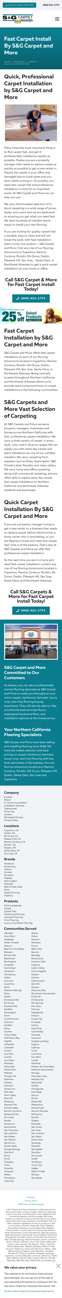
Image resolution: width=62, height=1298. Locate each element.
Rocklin (35, 1117)
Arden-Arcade (11, 943)
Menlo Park (10, 1070)
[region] (31, 1280)
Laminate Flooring (13, 917)
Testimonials (10, 809)
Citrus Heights (38, 971)
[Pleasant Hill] (31, 839)
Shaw (7, 890)
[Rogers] (31, 848)
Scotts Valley (10, 1146)
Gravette (35, 1035)
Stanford (8, 1152)
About (7, 800)
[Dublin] (31, 833)
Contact (8, 797)
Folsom (35, 1016)
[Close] (58, 1265)
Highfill (7, 1041)
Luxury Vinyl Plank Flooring (18, 923)
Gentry (34, 1025)
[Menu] (58, 19)
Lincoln (8, 1051)
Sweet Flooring (12, 893)
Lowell (34, 1060)
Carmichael (9, 968)
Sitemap (31, 1197)
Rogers (35, 1121)
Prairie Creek (37, 1108)
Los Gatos (9, 1060)
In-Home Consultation (15, 803)
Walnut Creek (38, 1171)
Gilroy (7, 1028)
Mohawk (8, 884)
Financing (9, 811)
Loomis (8, 1057)
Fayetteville (37, 1013)
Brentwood (37, 959)
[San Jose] (31, 853)
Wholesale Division (13, 817)
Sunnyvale (36, 1156)
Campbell (9, 965)
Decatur (35, 987)
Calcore (8, 869)
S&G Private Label (13, 887)
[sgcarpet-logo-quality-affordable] (17, 19)
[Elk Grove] (31, 836)
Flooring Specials (13, 906)
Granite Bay (37, 1032)
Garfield (8, 1025)
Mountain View (39, 1076)
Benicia (35, 952)
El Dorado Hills (11, 1000)
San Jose (35, 1130)
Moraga (35, 1073)
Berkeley (35, 955)
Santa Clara (37, 1140)
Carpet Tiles (10, 911)
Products (19, 62)
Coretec (8, 872)
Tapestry (8, 896)
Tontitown (36, 1162)
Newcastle (36, 1083)
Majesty (8, 878)
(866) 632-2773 (51, 5)
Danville (35, 984)
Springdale (36, 1149)
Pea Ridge (36, 1092)
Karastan (8, 875)
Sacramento (10, 1127)
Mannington (10, 881)
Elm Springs (37, 1003)
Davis (7, 987)
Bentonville (10, 955)
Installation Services (17, 64)
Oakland (8, 1086)
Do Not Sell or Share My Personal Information (29, 1291)
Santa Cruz (9, 1143)
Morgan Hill (10, 1076)
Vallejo (34, 1168)
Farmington (10, 1013)
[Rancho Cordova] (31, 842)
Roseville (35, 1124)
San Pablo (36, 1137)
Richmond (36, 1114)
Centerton (9, 971)
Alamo (34, 933)
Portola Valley (11, 1108)
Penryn (35, 1095)
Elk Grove (9, 1003)
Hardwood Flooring (14, 914)
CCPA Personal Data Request (31, 1204)
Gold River (36, 1028)
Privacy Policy (11, 820)
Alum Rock (9, 936)
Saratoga (36, 1143)
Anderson (9, 864)
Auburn (8, 946)
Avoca (34, 946)
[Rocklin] (31, 845)
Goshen (8, 1032)
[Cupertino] (31, 830)
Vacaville (8, 1168)
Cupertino (9, 984)
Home (7, 62)
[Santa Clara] (31, 850)
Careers (8, 814)
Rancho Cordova (12, 1111)
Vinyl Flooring (11, 920)
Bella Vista (36, 949)
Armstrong (9, 867)
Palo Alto (8, 1092)
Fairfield (8, 1009)
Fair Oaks (36, 1006)
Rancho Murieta (39, 1111)
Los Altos (36, 1057)
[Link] (31, 316)
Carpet (32, 62)
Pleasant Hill (10, 1105)
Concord (8, 981)
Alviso (34, 936)
